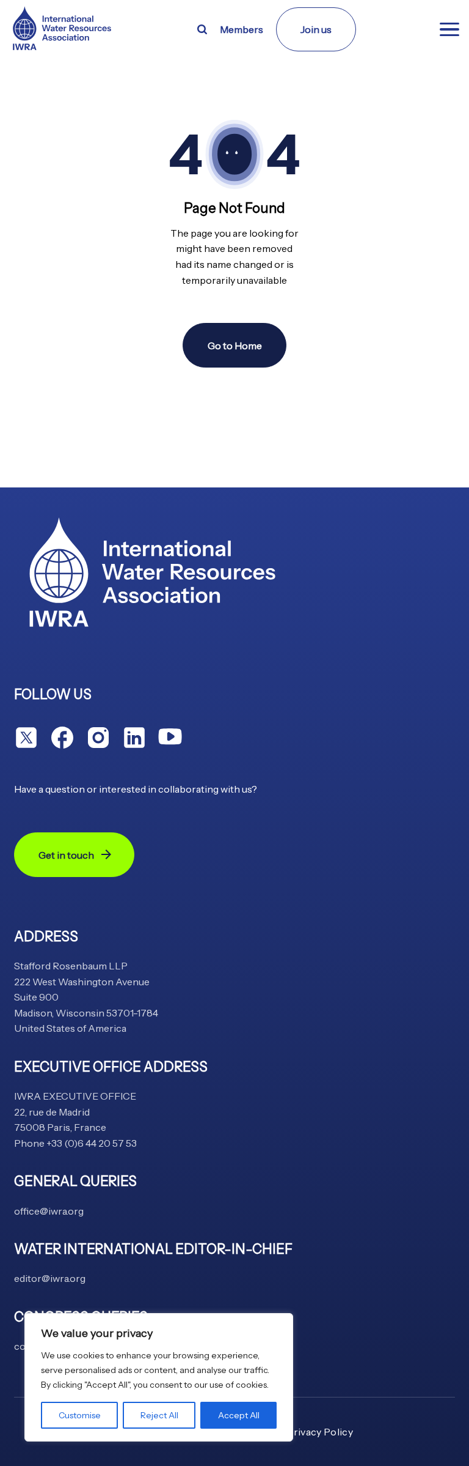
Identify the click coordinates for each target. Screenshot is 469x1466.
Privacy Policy (319, 1432)
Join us (316, 29)
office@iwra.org (49, 1211)
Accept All (239, 1415)
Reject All (159, 1415)
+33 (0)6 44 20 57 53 (91, 1143)
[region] (158, 1377)
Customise (80, 1415)
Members (241, 29)
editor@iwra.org (49, 1278)
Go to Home (235, 345)
